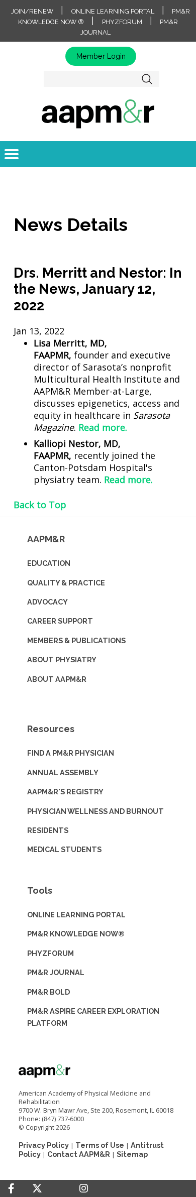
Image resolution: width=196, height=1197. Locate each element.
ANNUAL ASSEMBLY (63, 772)
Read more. (102, 427)
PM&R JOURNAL (55, 972)
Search (147, 79)
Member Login (101, 56)
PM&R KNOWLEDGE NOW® (76, 933)
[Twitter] (37, 1188)
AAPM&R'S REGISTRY (65, 791)
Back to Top (40, 505)
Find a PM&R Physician (70, 753)
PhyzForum (122, 22)
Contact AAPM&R (78, 1154)
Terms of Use (99, 1145)
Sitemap (132, 1154)
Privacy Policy (44, 1145)
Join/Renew (32, 11)
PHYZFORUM (50, 953)
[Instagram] (83, 1188)
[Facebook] (11, 1188)
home (98, 113)
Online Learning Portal (112, 11)
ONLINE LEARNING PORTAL (76, 914)
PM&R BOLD (48, 992)
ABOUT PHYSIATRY (61, 659)
